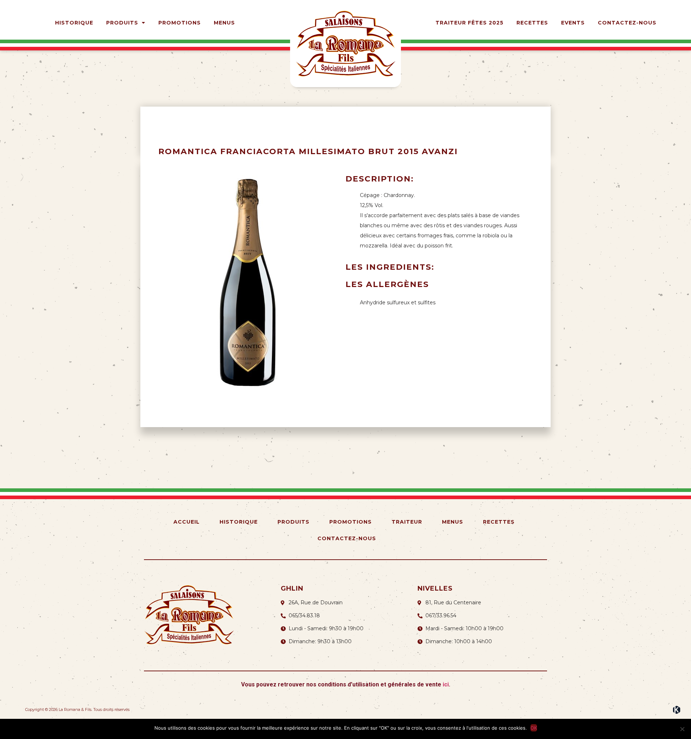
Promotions (179, 22)
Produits (122, 22)
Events (573, 22)
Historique (74, 22)
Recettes (532, 22)
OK (533, 728)
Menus (224, 22)
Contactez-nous (627, 22)
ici (446, 684)
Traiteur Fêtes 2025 (469, 22)
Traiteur (407, 522)
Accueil (186, 522)
